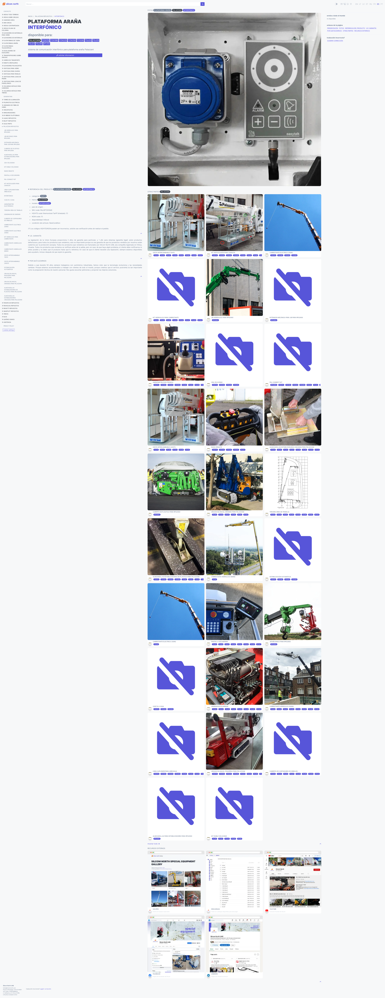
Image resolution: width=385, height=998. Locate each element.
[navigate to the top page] (141, 233)
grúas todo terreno (11, 14)
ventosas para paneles (12, 74)
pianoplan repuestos (11, 303)
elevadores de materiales (13, 37)
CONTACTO (7, 11)
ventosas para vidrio (11, 68)
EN (356, 4)
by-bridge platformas (11, 115)
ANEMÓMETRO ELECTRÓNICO (9, 205)
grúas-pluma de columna (8, 29)
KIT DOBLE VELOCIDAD (11, 167)
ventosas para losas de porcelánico (11, 82)
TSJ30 (39, 44)
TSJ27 (31, 44)
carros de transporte (12, 60)
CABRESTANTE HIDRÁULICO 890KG (13, 250)
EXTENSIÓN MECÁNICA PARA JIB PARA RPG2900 (12, 143)
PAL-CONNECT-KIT (10, 179)
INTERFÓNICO (8, 196)
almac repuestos (10, 118)
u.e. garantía (371, 28)
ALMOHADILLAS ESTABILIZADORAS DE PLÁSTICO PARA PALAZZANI (13, 289)
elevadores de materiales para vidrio (12, 34)
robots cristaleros (11, 63)
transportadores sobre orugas (11, 56)
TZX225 (63, 40)
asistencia (7, 322)
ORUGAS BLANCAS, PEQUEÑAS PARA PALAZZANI (10, 275)
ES (378, 4)
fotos (341, 28)
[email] (341, 4)
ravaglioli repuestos (11, 305)
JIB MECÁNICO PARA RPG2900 (10, 137)
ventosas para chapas (12, 71)
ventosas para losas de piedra (11, 77)
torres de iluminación (12, 99)
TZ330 (80, 40)
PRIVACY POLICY (9, 326)
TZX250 (72, 40)
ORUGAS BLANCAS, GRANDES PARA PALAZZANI (13, 282)
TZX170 (45, 40)
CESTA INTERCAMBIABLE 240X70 (12, 262)
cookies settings (8, 330)
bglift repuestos (10, 121)
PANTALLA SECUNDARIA (12, 175)
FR (374, 4)
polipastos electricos (12, 102)
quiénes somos (9, 319)
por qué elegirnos (334, 31)
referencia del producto (355, 28)
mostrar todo (153, 844)
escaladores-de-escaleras (9, 52)
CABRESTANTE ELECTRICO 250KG (12, 232)
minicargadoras (9, 112)
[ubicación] (351, 4)
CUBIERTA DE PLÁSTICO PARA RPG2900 (11, 149)
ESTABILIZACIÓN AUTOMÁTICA (9, 268)
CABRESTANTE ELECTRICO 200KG (12, 225)
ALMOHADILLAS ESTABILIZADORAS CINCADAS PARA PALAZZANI (13, 298)
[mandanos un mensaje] (347, 4)
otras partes (348, 31)
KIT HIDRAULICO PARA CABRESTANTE (11, 238)
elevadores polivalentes (13, 65)
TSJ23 (88, 40)
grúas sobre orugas (11, 17)
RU (371, 4)
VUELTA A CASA (9, 200)
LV (363, 4)
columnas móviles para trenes (11, 92)
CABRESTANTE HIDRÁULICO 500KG (13, 244)
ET (367, 4)
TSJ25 (96, 40)
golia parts (8, 124)
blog (5, 316)
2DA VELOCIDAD (9, 163)
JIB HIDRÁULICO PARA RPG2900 (11, 131)
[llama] (344, 4)
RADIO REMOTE (9, 171)
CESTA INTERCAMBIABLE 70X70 (12, 256)
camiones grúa (9, 20)
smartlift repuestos (11, 311)
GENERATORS (8, 96)
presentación (332, 28)
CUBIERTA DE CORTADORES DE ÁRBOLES (13, 219)
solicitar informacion (66, 55)
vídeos (6, 314)
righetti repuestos (10, 308)
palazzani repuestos (11, 126)
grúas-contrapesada (11, 25)
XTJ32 (47, 44)
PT (382, 4)
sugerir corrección (335, 41)
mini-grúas (7, 23)
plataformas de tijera (12, 40)
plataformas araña (11, 43)
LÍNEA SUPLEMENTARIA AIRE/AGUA (11, 190)
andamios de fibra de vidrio (10, 106)
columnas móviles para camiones (11, 87)
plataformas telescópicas (7, 47)
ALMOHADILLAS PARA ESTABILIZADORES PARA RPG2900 (11, 156)
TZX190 (54, 40)
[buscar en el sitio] (203, 4)
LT (360, 4)
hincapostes (8, 110)
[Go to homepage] (9, 3)
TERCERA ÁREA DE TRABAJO (13, 210)
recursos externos (362, 31)
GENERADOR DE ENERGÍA (12, 214)
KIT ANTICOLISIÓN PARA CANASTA (11, 184)
